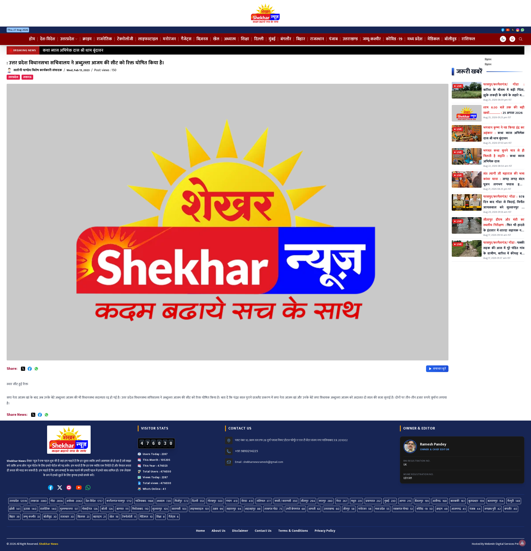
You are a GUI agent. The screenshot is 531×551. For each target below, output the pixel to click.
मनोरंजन (169, 39)
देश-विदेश (47, 39)
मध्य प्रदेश (415, 39)
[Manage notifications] (522, 543)
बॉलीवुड (451, 39)
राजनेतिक (104, 39)
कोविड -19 (394, 39)
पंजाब (333, 39)
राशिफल (468, 39)
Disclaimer (240, 531)
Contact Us (263, 531)
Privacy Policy (325, 531)
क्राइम (87, 39)
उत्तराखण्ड (350, 39)
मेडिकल (433, 39)
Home (200, 531)
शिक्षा (245, 39)
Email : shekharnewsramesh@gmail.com (259, 462)
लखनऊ (27, 77)
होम (32, 39)
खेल (216, 39)
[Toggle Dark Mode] (503, 39)
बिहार (300, 39)
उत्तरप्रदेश (67, 39)
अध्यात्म (230, 39)
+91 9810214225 (246, 451)
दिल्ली (259, 39)
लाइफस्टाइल (148, 39)
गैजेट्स (186, 39)
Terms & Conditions (293, 531)
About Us (218, 531)
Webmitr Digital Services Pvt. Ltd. (504, 543)
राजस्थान (317, 39)
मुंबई (272, 39)
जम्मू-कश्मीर (372, 39)
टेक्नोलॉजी (125, 39)
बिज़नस (202, 39)
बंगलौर (285, 39)
